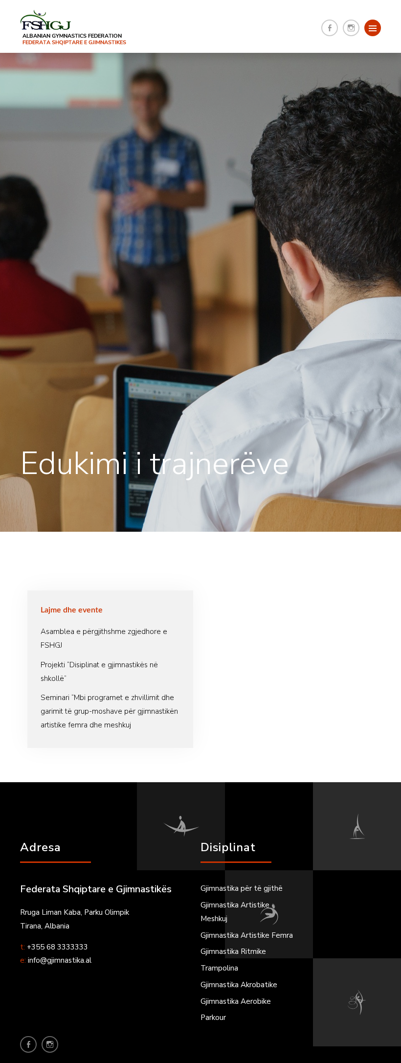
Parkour (213, 1017)
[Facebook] (329, 28)
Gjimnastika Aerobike (235, 1001)
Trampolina (219, 968)
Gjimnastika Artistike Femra (246, 935)
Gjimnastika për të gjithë (241, 888)
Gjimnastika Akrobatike (238, 985)
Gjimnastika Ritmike (233, 951)
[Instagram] (351, 28)
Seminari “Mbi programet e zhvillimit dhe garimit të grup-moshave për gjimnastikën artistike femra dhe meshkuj (109, 711)
